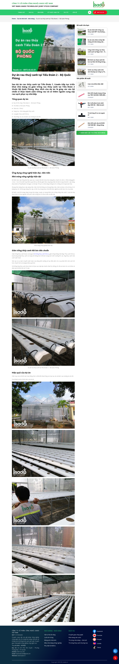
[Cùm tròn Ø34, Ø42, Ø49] (82, 85)
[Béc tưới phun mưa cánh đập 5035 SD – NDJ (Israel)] (82, 105)
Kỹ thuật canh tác (53, 12)
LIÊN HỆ (75, 12)
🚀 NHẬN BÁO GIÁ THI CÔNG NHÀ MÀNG (92, 133)
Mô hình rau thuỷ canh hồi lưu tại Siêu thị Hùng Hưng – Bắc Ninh (97, 61)
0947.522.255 (100, 12)
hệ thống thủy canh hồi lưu (41, 254)
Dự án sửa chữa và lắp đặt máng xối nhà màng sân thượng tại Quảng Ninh (96, 41)
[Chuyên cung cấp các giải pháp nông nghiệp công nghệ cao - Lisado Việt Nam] (99, 8)
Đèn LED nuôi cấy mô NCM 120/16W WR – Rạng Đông (96, 124)
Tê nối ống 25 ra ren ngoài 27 (96, 114)
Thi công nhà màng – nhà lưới (78, 640)
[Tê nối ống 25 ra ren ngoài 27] (82, 115)
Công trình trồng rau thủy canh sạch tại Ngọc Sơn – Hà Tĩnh (97, 51)
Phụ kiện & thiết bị (49, 646)
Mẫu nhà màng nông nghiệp (53, 643)
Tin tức (66, 12)
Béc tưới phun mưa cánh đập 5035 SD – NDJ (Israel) (96, 104)
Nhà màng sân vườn (75, 637)
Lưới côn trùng (48, 637)
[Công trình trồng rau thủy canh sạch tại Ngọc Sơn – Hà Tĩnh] (82, 52)
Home (14, 19)
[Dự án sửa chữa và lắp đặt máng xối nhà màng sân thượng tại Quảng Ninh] (82, 42)
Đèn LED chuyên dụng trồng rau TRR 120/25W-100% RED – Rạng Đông (97, 94)
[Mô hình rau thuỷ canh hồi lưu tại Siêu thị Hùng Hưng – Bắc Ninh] (82, 62)
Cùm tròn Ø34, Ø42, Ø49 (95, 84)
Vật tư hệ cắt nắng (49, 635)
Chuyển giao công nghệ (76, 635)
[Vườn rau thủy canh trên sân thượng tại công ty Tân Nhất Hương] (82, 72)
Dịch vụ (31, 12)
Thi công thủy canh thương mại (78, 643)
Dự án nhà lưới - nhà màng (26, 19)
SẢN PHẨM (40, 12)
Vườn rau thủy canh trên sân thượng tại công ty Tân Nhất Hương (97, 71)
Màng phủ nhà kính (50, 640)
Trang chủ (21, 12)
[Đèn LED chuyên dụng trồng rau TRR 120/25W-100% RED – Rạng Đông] (82, 95)
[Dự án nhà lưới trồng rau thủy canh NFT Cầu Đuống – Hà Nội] (82, 31)
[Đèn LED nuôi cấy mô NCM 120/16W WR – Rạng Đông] (82, 125)
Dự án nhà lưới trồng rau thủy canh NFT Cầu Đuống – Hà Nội (97, 31)
